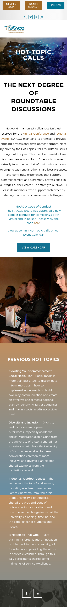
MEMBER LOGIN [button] (11, 5)
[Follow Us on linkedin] (38, 593)
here (37, 222)
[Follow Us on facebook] (26, 593)
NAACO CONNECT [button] (33, 5)
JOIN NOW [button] (55, 5)
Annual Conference (36, 133)
